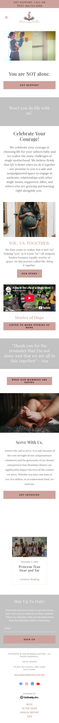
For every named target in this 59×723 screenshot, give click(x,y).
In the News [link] (17, 530)
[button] (7, 17)
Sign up (29, 639)
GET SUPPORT (29, 85)
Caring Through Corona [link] (20, 524)
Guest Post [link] (48, 527)
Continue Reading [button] (29, 579)
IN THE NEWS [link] (29, 708)
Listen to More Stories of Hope (29, 326)
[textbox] (29, 628)
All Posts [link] (17, 521)
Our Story (29, 273)
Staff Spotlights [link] (19, 533)
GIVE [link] (29, 716)
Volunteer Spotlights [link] (41, 533)
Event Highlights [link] (46, 524)
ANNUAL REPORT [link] (29, 712)
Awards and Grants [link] (36, 521)
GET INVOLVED (29, 495)
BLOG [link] (29, 704)
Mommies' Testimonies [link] (39, 530)
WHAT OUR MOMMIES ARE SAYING (29, 381)
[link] (29, 17)
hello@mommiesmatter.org (29, 675)
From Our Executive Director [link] (24, 527)
